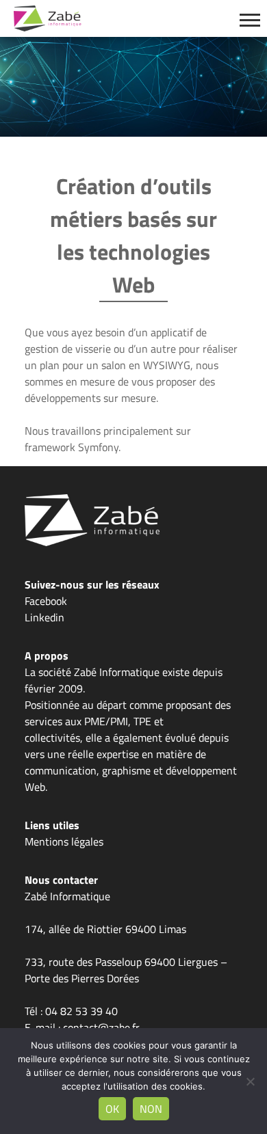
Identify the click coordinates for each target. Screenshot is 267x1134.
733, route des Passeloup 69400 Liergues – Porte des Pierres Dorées (126, 970)
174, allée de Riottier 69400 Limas (105, 929)
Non (151, 1109)
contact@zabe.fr (101, 1027)
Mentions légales (64, 841)
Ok (112, 1109)
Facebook (46, 601)
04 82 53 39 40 (81, 1011)
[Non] (250, 1081)
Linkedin (44, 617)
